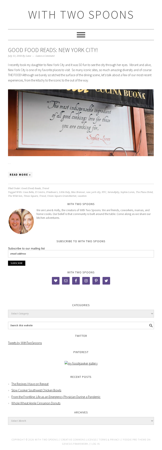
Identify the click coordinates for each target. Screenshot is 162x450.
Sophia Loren (127, 192)
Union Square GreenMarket (61, 196)
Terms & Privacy (109, 439)
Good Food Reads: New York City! (53, 50)
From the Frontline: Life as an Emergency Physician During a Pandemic (55, 397)
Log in (96, 443)
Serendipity (113, 192)
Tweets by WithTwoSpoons (25, 343)
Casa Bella (28, 192)
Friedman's (52, 192)
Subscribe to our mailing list (26, 248)
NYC (104, 192)
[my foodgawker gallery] (81, 363)
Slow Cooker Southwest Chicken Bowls (36, 390)
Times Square (31, 196)
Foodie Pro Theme (134, 439)
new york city (93, 192)
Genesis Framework (75, 443)
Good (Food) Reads (31, 188)
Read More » (20, 174)
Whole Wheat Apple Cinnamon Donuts (35, 403)
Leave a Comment (45, 56)
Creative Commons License (78, 439)
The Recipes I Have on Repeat (30, 384)
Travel (45, 188)
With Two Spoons (81, 14)
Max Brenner (78, 192)
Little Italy (64, 192)
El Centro (40, 192)
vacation (82, 196)
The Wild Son (15, 196)
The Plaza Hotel (144, 192)
